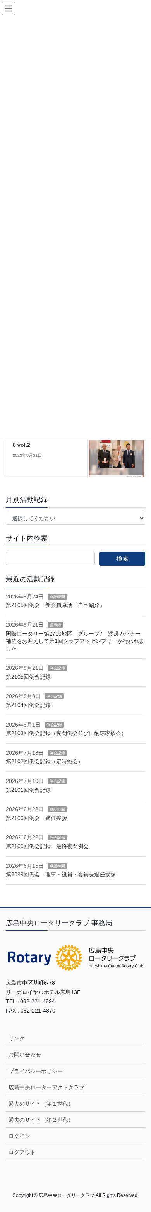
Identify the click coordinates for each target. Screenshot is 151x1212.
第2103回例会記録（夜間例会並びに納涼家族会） (66, 733)
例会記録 (57, 668)
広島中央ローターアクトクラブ (46, 1087)
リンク (17, 1038)
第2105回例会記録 (28, 677)
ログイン (19, 1136)
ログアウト (22, 1152)
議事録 (55, 625)
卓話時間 (57, 597)
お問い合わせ (25, 1054)
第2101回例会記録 (28, 790)
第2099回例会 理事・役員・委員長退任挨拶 (61, 874)
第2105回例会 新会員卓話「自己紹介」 (55, 605)
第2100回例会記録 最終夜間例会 (47, 846)
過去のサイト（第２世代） (41, 1120)
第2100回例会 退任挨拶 (36, 818)
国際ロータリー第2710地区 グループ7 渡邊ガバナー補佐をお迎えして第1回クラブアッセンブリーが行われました (75, 641)
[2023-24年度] (116, 448)
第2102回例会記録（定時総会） (44, 761)
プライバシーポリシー (36, 1071)
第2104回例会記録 (28, 705)
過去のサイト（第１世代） (41, 1103)
